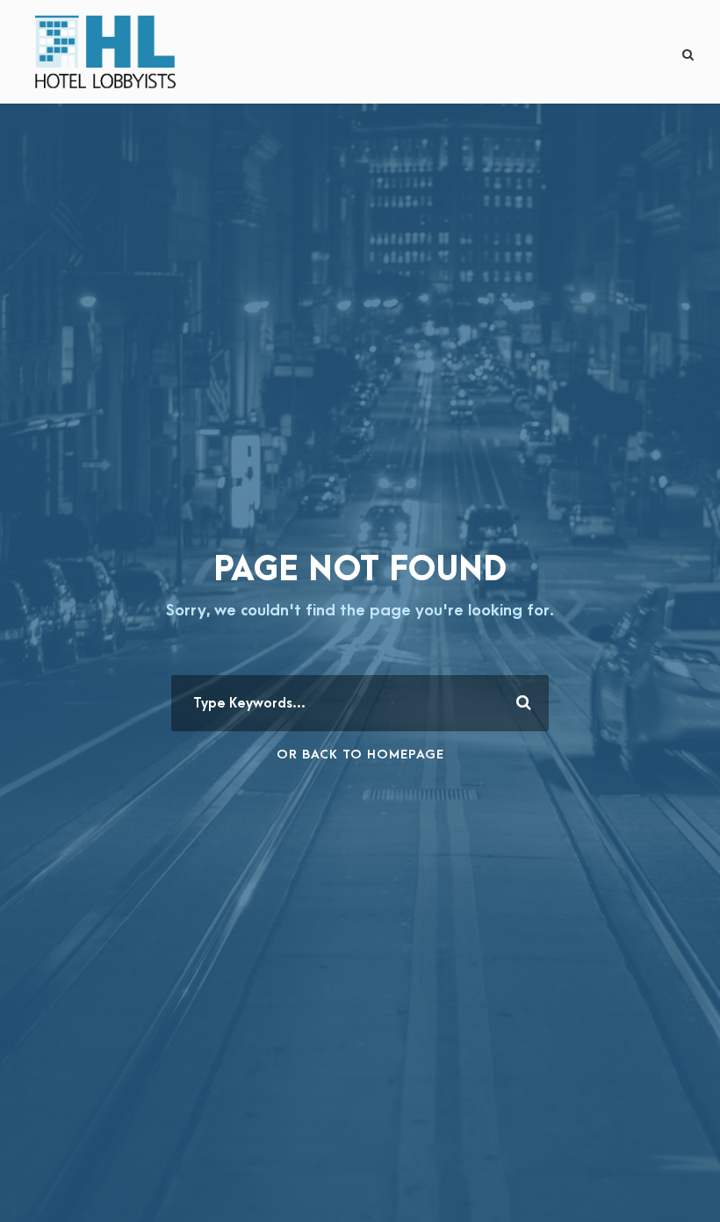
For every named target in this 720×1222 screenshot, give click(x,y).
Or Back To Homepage (360, 754)
